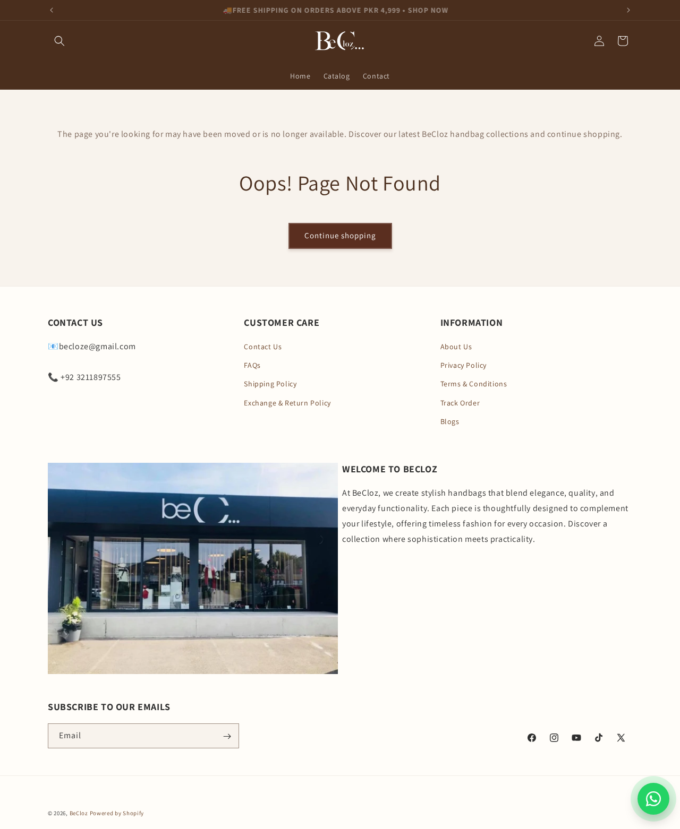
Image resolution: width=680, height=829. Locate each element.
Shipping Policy (270, 384)
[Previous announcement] (51, 10)
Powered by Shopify (117, 813)
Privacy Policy (463, 365)
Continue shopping (340, 235)
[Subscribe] (227, 736)
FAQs (252, 365)
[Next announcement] (628, 10)
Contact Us (263, 346)
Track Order (460, 403)
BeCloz (79, 813)
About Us (456, 346)
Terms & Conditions (473, 384)
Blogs (450, 421)
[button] (59, 41)
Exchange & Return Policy (287, 403)
